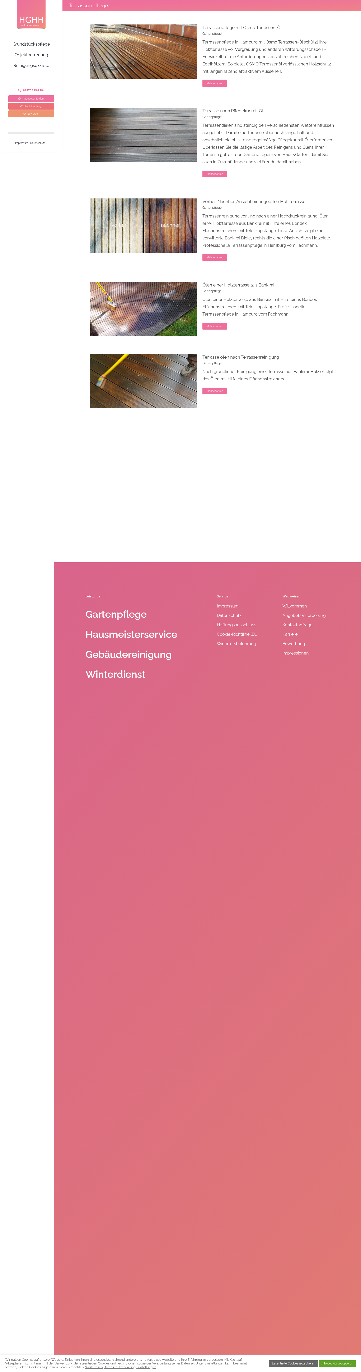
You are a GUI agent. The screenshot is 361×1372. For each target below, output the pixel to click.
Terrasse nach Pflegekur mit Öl (232, 110)
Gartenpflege (212, 34)
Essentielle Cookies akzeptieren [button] (293, 1363)
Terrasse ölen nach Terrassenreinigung (240, 357)
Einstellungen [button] (214, 1363)
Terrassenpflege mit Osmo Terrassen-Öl (242, 27)
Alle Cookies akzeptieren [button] (337, 1363)
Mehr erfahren (215, 83)
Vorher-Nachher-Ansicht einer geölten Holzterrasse (253, 201)
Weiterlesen (94, 1367)
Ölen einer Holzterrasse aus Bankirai (238, 285)
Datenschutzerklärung (120, 1367)
